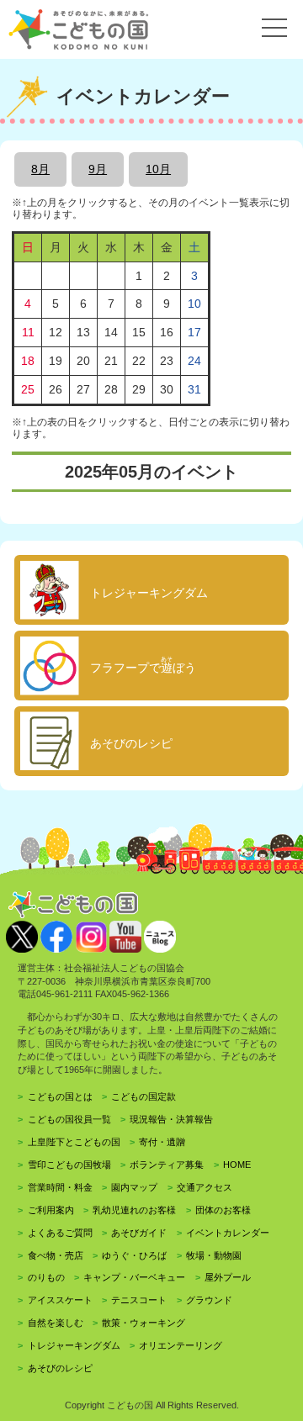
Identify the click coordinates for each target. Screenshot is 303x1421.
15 (139, 332)
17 (194, 332)
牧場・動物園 (214, 1255)
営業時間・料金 (60, 1187)
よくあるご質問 (60, 1233)
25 (28, 389)
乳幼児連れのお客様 (134, 1210)
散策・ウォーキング (143, 1323)
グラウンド (209, 1300)
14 (111, 332)
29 (139, 389)
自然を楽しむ (55, 1323)
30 (166, 389)
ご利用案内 (51, 1210)
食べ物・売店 (55, 1255)
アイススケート (60, 1300)
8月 (40, 169)
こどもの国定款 (143, 1096)
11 (28, 332)
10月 (158, 169)
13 (83, 332)
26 (55, 389)
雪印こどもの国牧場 (69, 1165)
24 (194, 360)
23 (166, 360)
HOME (237, 1165)
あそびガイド (139, 1233)
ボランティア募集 (167, 1165)
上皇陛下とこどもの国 (74, 1142)
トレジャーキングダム (74, 1345)
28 (111, 389)
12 (55, 332)
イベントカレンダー (227, 1233)
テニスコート (139, 1300)
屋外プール (228, 1277)
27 (83, 389)
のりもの (46, 1277)
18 (28, 360)
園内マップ (134, 1187)
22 (139, 360)
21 (111, 360)
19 (55, 360)
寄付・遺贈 (162, 1142)
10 (194, 303)
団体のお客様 (223, 1210)
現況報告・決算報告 (171, 1119)
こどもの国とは (60, 1096)
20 (83, 360)
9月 (97, 169)
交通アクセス (204, 1187)
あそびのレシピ (60, 1368)
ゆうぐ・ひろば (134, 1255)
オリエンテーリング (180, 1345)
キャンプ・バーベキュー (134, 1277)
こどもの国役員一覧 (69, 1119)
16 (166, 332)
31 (194, 389)
